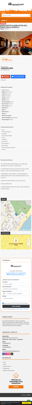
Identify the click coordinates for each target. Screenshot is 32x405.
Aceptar (26, 402)
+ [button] (2, 203)
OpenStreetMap (28, 230)
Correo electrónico (7, 286)
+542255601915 (22, 273)
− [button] (2, 205)
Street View (8, 59)
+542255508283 (12, 273)
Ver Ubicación (13, 243)
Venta (4, 364)
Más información (8, 403)
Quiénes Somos (7, 366)
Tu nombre (5, 282)
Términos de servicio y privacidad (21, 309)
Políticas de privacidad (8, 370)
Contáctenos (6, 368)
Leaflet (19, 230)
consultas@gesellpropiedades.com (17, 274)
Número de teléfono (7, 291)
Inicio (4, 362)
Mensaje (4, 296)
